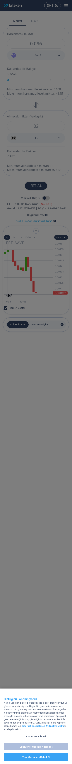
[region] (36, 726)
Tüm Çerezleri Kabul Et (36, 757)
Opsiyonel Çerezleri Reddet (36, 746)
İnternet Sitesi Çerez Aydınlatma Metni (43, 726)
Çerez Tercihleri (36, 736)
